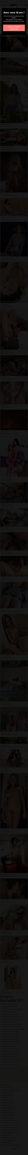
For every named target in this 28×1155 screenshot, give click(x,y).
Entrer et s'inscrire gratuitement (14, 28)
